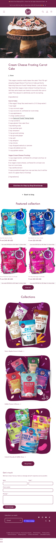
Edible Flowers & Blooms (12, 404)
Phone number (6, 487)
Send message (9, 507)
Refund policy (36, 532)
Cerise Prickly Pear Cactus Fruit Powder (8, 276)
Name (4, 480)
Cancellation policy (45, 534)
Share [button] (12, 75)
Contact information (33, 534)
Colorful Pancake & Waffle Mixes (14, 457)
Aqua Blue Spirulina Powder (6, 238)
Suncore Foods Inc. (16, 532)
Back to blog (29, 195)
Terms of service (12, 534)
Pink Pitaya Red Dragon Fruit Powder (36, 276)
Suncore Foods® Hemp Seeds (23, 118)
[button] (4, 12)
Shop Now (28, 463)
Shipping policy (22, 534)
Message (5, 493)
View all (28, 287)
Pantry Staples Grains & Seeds (13, 351)
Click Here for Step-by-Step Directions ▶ (28, 185)
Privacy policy (46, 532)
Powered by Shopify (26, 532)
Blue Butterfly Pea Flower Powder (35, 238)
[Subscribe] (20, 520)
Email (30, 480)
